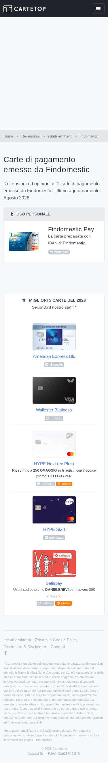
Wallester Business (54, 413)
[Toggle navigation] (98, 8)
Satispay (54, 593)
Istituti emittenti (17, 640)
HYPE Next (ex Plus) (54, 473)
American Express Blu (54, 360)
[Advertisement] (54, 74)
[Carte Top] (24, 8)
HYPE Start (54, 533)
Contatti (58, 646)
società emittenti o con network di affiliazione (56, 686)
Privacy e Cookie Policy (56, 640)
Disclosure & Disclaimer (24, 646)
